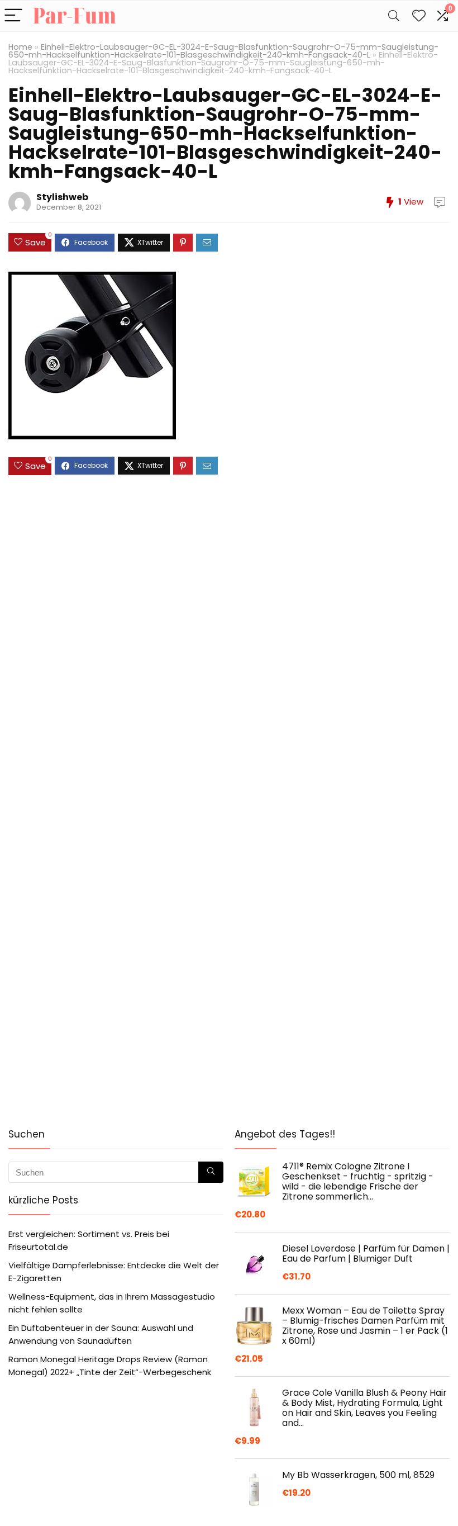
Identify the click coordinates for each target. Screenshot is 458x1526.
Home (20, 47)
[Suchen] (210, 1172)
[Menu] (13, 16)
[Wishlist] (419, 16)
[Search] (393, 16)
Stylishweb (62, 197)
